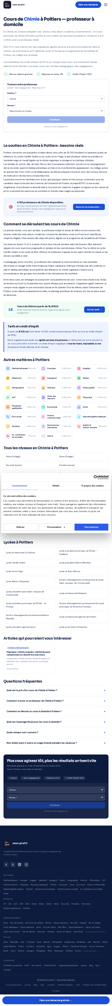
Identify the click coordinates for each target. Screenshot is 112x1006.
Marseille (14, 942)
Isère (38, 927)
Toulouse (31, 942)
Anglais (33, 880)
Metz (50, 951)
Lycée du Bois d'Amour (69, 571)
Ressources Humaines (45, 889)
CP (5, 904)
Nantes (46, 942)
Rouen (78, 951)
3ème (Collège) (66, 456)
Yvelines (51, 931)
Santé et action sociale (67, 889)
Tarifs (26, 965)
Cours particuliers (14, 985)
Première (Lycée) (67, 465)
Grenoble (40, 946)
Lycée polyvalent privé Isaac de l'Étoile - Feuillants (78, 552)
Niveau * (11, 105)
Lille (89, 942)
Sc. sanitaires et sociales (91, 889)
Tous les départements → (96, 932)
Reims (105, 942)
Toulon (21, 946)
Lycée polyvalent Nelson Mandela (74, 562)
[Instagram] (26, 864)
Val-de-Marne (28, 931)
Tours (12, 951)
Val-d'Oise (78, 931)
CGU (78, 985)
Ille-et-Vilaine (95, 923)
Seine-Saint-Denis (12, 931)
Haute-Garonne (61, 923)
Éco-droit (80, 884)
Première (75, 904)
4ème (48, 904)
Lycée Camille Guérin (15, 562)
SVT (103, 880)
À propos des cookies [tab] (92, 485)
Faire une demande (88, 4)
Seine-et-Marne (64, 931)
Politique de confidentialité (94, 985)
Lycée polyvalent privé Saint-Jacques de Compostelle (25, 593)
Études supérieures (12, 908)
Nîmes (65, 946)
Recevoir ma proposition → (89, 207)
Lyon (22, 942)
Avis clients (36, 965)
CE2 (15, 904)
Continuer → (55, 119)
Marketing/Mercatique (14, 889)
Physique (24, 884)
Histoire (83, 880)
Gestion (29, 889)
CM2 (27, 904)
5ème (41, 904)
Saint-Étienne (10, 946)
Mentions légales (65, 985)
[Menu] (105, 4)
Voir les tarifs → (94, 309)
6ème (34, 904)
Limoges (30, 951)
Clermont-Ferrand (78, 946)
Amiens (21, 951)
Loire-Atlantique (11, 927)
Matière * (11, 93)
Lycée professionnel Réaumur (73, 593)
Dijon (49, 946)
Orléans (69, 951)
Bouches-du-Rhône (34, 923)
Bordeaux (81, 942)
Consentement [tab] (19, 485)
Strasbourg (69, 942)
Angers (57, 946)
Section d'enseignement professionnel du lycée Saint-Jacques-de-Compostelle (81, 581)
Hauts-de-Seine (93, 927)
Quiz (97, 965)
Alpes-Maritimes (76, 927)
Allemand (43, 880)
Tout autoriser (91, 527)
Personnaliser (54, 527)
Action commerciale (96, 884)
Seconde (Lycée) (14, 465)
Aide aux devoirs (11, 884)
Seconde (65, 904)
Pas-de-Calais (16, 923)
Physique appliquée (39, 884)
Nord (6, 923)
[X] (12, 864)
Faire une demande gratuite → (56, 1000)
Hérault (83, 923)
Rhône (48, 923)
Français (23, 880)
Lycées (84, 965)
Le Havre (30, 946)
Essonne (41, 931)
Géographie (72, 880)
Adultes (26, 908)
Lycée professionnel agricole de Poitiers (77, 616)
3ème (56, 904)
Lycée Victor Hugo (14, 571)
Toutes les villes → (90, 951)
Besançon (59, 951)
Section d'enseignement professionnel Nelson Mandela (27, 617)
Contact (7, 970)
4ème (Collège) (13, 456)
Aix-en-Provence (96, 946)
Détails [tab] (56, 485)
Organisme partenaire (68, 965)
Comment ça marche (13, 965)
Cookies (56, 991)
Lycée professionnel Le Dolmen (20, 552)
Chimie (53, 884)
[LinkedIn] (19, 864)
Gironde (73, 923)
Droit (72, 884)
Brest (6, 951)
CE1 (9, 904)
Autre (6, 893)
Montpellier (57, 942)
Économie (63, 884)
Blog (91, 965)
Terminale (86, 904)
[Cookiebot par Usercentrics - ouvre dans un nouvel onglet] (96, 477)
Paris (6, 942)
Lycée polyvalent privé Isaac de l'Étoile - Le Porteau (26, 605)
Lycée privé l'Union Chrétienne (73, 627)
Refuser (20, 527)
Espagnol (53, 880)
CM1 (21, 904)
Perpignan (41, 951)
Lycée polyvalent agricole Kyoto (21, 627)
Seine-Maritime (27, 927)
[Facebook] (6, 864)
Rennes (96, 942)
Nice (39, 942)
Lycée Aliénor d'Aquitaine (17, 581)
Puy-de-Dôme (49, 927)
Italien (62, 880)
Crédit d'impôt (50, 965)
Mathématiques (11, 880)
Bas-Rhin (62, 927)
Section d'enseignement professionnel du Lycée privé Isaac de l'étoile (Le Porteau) (81, 605)
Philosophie (95, 880)
